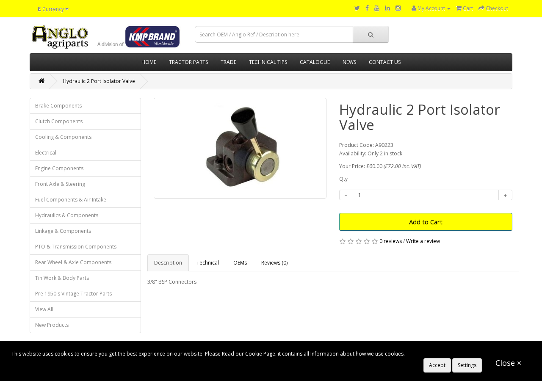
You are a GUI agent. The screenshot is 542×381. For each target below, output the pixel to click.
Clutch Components (59, 121)
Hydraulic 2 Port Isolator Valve (99, 81)
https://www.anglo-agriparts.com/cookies (455, 353)
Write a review (423, 241)
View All (44, 309)
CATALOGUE (315, 62)
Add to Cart (425, 222)
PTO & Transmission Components (75, 246)
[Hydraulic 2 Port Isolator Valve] (240, 148)
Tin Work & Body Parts (62, 278)
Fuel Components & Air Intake (70, 199)
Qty (343, 178)
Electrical (45, 152)
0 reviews (390, 241)
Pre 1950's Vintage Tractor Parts (73, 293)
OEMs (240, 262)
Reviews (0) (274, 262)
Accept (437, 365)
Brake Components (58, 105)
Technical (207, 262)
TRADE (228, 62)
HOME (148, 62)
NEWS (349, 62)
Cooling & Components (63, 137)
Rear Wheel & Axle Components (73, 262)
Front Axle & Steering (60, 184)
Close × (508, 363)
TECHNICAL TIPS (268, 62)
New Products (52, 325)
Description (168, 262)
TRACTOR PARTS (188, 62)
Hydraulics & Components (66, 215)
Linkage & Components (63, 231)
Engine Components (59, 168)
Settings (467, 365)
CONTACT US (385, 62)
